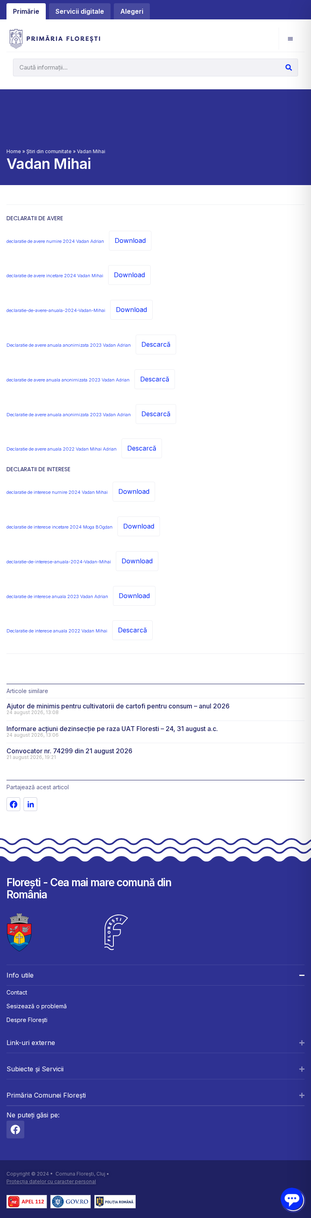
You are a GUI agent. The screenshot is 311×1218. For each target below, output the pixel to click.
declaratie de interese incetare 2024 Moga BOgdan (59, 527)
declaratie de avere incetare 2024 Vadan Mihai (54, 275)
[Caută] (289, 67)
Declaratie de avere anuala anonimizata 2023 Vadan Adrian (68, 345)
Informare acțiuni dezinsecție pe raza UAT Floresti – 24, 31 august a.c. (112, 729)
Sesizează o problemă (36, 1006)
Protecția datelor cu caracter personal (51, 1181)
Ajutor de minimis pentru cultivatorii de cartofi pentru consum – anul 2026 (118, 706)
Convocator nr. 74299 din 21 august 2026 (69, 751)
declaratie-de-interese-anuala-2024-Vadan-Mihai (58, 562)
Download (130, 240)
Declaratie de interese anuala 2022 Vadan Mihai (56, 631)
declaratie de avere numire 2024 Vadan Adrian (55, 241)
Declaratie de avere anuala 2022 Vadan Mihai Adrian (61, 449)
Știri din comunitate (49, 151)
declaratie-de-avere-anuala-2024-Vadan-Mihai (55, 310)
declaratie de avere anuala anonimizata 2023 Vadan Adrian (68, 380)
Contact (16, 992)
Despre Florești (26, 1019)
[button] (290, 39)
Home (13, 151)
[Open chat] (292, 1199)
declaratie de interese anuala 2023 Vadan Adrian (57, 596)
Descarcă (155, 344)
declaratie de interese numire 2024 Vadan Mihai (57, 492)
